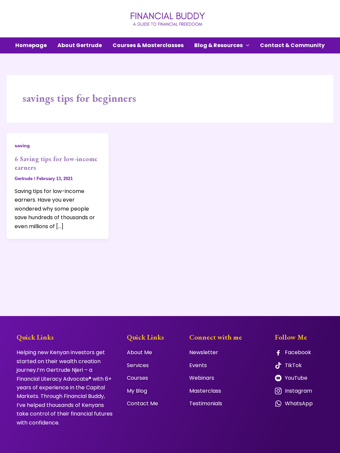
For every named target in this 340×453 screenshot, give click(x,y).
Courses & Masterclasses (148, 45)
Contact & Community (292, 45)
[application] (246, 45)
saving (22, 145)
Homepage (31, 45)
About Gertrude (79, 45)
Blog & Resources (218, 45)
